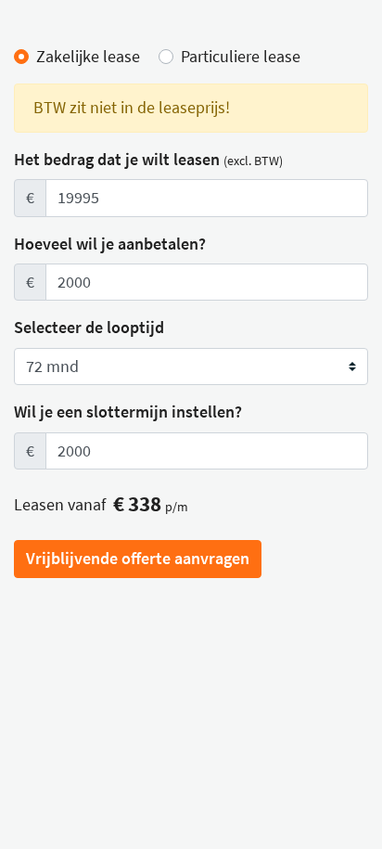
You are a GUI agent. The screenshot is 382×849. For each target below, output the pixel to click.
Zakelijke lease (88, 56)
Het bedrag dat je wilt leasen (148, 159)
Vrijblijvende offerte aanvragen (137, 558)
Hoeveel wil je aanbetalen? (110, 244)
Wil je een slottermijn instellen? (128, 412)
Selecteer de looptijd (89, 327)
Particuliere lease (240, 56)
